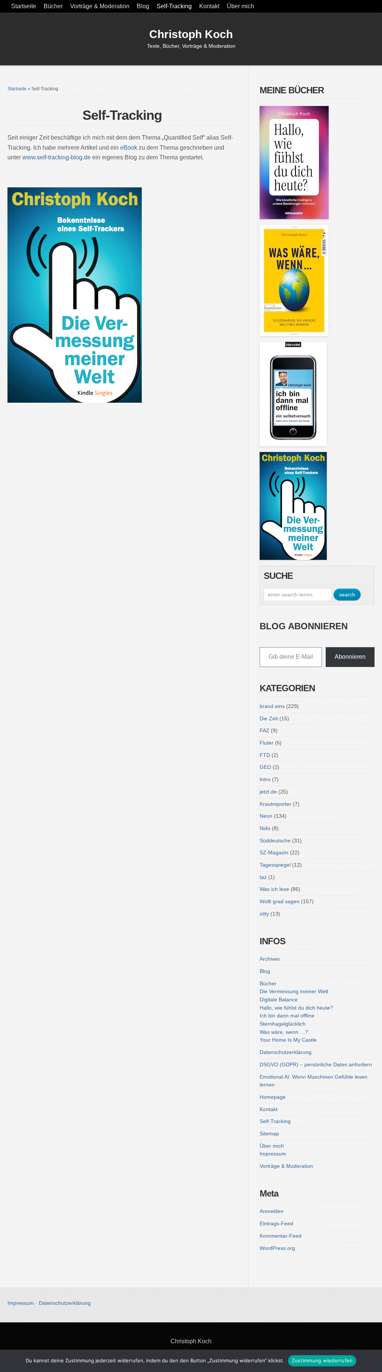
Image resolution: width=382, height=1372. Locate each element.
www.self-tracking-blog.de (56, 157)
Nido (265, 828)
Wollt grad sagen (280, 901)
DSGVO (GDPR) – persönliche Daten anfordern (316, 1064)
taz (263, 877)
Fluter (266, 743)
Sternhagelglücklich (283, 1024)
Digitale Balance (279, 1000)
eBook (128, 147)
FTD (265, 755)
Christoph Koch (191, 34)
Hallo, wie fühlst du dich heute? (296, 1008)
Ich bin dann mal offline (287, 1016)
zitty (264, 914)
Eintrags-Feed (276, 1223)
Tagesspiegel (275, 865)
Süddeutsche (275, 841)
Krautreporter (275, 804)
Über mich (240, 6)
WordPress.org (277, 1248)
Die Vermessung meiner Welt (294, 991)
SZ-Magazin (274, 852)
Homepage (273, 1097)
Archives (270, 959)
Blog (143, 6)
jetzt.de (268, 792)
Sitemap (269, 1133)
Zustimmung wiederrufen (322, 1360)
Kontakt (209, 6)
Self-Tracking (174, 6)
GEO (265, 767)
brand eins (272, 706)
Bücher (53, 6)
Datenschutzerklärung (285, 1052)
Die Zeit (269, 718)
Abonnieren (350, 657)
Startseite (23, 6)
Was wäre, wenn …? (284, 1032)
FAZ (264, 730)
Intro (265, 779)
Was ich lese (274, 889)
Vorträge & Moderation (99, 6)
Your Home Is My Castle (288, 1040)
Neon (266, 816)
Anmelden (272, 1211)
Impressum (273, 1154)
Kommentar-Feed (280, 1236)
